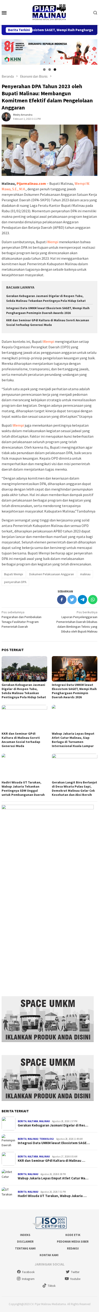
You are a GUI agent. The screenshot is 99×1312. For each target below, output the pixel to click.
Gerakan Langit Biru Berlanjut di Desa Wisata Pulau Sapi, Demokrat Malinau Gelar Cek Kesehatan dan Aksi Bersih (74, 788)
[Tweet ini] (72, 599)
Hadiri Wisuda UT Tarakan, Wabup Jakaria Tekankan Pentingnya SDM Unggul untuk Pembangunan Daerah (23, 788)
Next (91, 50)
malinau (85, 574)
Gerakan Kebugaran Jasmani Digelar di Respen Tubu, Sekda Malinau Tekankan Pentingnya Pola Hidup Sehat (24, 691)
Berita (22, 1121)
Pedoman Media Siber (73, 1242)
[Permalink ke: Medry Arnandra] (6, 117)
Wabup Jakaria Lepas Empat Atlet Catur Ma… (53, 1178)
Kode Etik (72, 1235)
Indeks (25, 1235)
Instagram (28, 1279)
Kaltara (33, 1121)
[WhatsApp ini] (92, 599)
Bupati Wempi (13, 574)
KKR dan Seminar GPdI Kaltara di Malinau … (51, 1161)
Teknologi (46, 1138)
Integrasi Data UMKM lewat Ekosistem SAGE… (54, 1143)
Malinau (44, 1121)
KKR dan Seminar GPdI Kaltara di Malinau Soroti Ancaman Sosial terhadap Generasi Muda (21, 739)
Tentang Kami (25, 1248)
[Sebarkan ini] (61, 599)
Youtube (75, 1279)
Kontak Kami (49, 1255)
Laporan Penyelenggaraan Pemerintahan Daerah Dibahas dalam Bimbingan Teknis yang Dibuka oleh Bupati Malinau (76, 621)
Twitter (75, 1272)
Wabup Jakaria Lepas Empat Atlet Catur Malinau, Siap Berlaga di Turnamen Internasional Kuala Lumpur (73, 739)
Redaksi (73, 1248)
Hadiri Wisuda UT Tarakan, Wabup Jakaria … (52, 1196)
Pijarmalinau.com (31, 183)
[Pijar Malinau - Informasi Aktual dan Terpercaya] (49, 12)
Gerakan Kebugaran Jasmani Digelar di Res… (53, 1125)
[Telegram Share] (82, 599)
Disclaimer (25, 1242)
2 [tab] (49, 69)
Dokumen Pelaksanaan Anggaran (51, 574)
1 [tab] (44, 69)
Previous (7, 50)
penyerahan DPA (15, 582)
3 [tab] (55, 69)
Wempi (52, 242)
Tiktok (51, 1286)
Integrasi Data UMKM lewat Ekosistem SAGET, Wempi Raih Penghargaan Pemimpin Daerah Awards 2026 (74, 691)
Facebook (28, 1272)
